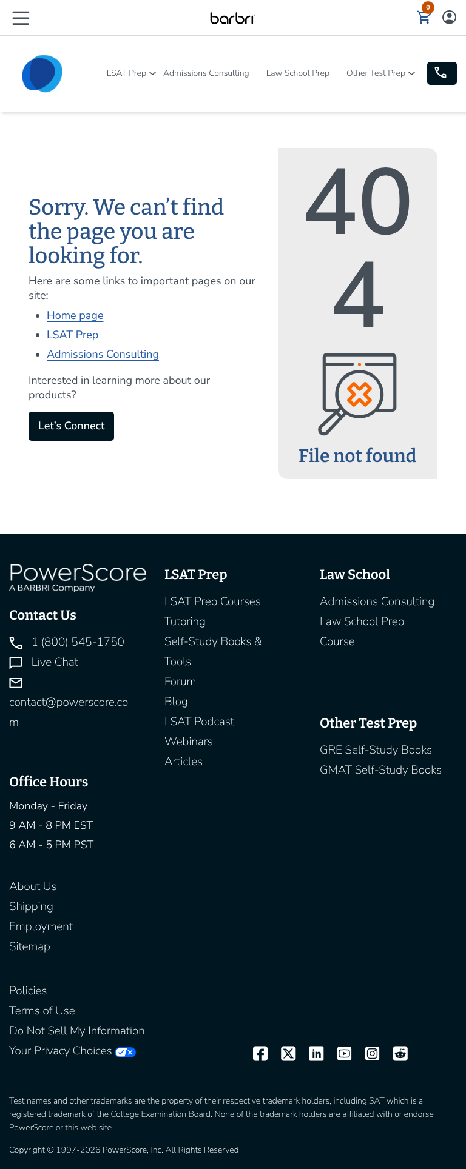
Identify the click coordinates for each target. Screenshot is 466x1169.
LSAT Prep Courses (212, 601)
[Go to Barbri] (232, 17)
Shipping (31, 906)
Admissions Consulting (206, 73)
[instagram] (367, 1053)
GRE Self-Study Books (376, 750)
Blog (176, 701)
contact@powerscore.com (68, 712)
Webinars (188, 741)
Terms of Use (42, 1011)
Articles (183, 761)
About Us (32, 886)
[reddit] (395, 1053)
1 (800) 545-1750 (76, 642)
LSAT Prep (126, 73)
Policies (28, 991)
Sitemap (29, 946)
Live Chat (53, 662)
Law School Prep (297, 73)
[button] (21, 17)
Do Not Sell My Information (77, 1031)
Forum (180, 681)
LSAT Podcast (199, 721)
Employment (41, 926)
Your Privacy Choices (60, 1051)
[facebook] (255, 1053)
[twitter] (282, 1053)
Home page (75, 316)
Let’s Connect (71, 426)
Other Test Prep (375, 73)
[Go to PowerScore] (42, 74)
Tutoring (185, 621)
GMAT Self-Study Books (381, 770)
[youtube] (338, 1053)
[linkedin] (310, 1053)
